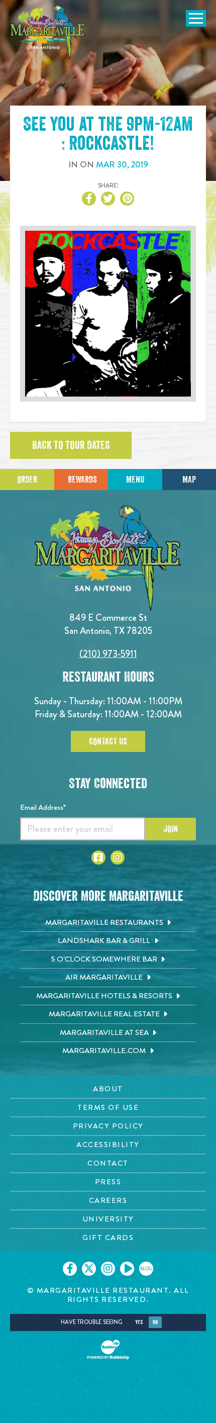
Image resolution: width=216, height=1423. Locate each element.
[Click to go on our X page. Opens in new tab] (89, 1269)
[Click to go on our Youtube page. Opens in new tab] (127, 1269)
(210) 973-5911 (108, 653)
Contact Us (108, 741)
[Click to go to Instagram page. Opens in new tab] (118, 857)
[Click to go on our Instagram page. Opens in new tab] (108, 1269)
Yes (139, 1322)
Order (27, 479)
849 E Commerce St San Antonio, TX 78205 (108, 624)
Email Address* (43, 807)
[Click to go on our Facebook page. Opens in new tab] (70, 1269)
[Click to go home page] (47, 32)
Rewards (82, 479)
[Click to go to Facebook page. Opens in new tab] (98, 857)
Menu (135, 479)
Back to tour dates (71, 445)
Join (170, 828)
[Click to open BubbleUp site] (108, 1350)
